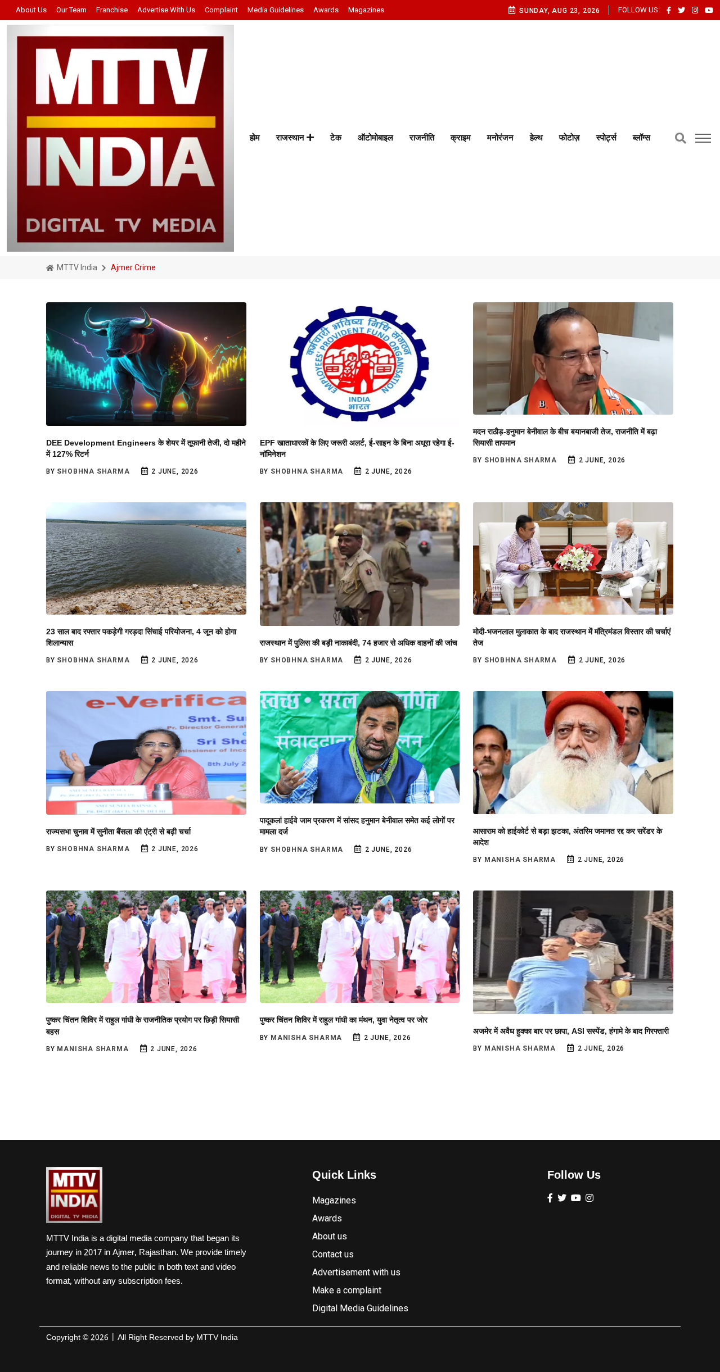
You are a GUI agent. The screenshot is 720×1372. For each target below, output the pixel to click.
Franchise (112, 10)
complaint (221, 10)
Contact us (333, 1254)
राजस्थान (291, 138)
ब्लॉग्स (641, 138)
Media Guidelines (276, 10)
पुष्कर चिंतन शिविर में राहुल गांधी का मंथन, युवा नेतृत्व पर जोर (344, 1019)
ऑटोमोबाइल (375, 138)
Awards (326, 10)
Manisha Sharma (520, 860)
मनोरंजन (500, 138)
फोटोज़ (569, 138)
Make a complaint (346, 1290)
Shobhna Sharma (93, 471)
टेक (335, 138)
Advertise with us (166, 10)
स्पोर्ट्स (606, 138)
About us (31, 10)
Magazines (366, 10)
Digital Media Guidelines (360, 1308)
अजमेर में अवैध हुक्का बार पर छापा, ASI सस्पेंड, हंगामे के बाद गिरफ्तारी (571, 1030)
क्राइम (461, 138)
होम (255, 138)
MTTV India (76, 267)
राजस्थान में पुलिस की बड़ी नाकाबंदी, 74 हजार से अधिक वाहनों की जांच (358, 642)
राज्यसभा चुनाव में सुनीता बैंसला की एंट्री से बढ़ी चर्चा (118, 831)
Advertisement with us (356, 1272)
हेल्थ (536, 138)
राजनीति (422, 138)
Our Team (71, 10)
